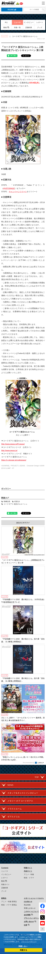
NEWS (10, 785)
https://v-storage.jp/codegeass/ (13, 460)
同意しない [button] (23, 946)
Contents (4, 868)
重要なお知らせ (30, 908)
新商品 (3, 898)
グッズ (39, 27)
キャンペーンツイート (18, 192)
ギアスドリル (13, 817)
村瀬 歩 (17, 501)
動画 (5, 27)
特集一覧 (17, 27)
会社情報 (27, 915)
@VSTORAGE (9, 188)
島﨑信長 (7, 501)
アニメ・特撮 (29, 874)
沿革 (25, 925)
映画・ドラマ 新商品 (9, 905)
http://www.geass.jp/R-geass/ (13, 444)
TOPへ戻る (4, 857)
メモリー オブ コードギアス (20, 801)
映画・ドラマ (29, 878)
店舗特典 (28, 27)
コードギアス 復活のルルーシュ (15, 504)
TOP (37, 777)
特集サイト (5, 884)
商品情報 (27, 905)
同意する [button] (23, 950)
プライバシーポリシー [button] (29, 942)
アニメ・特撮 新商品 (9, 902)
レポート (39, 22)
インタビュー (29, 22)
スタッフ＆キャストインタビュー (22, 793)
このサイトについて (31, 911)
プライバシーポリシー (32, 918)
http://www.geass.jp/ (9, 450)
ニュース (17, 22)
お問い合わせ (29, 922)
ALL (6, 22)
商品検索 (11, 9)
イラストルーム (14, 809)
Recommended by (29, 762)
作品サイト (28, 871)
